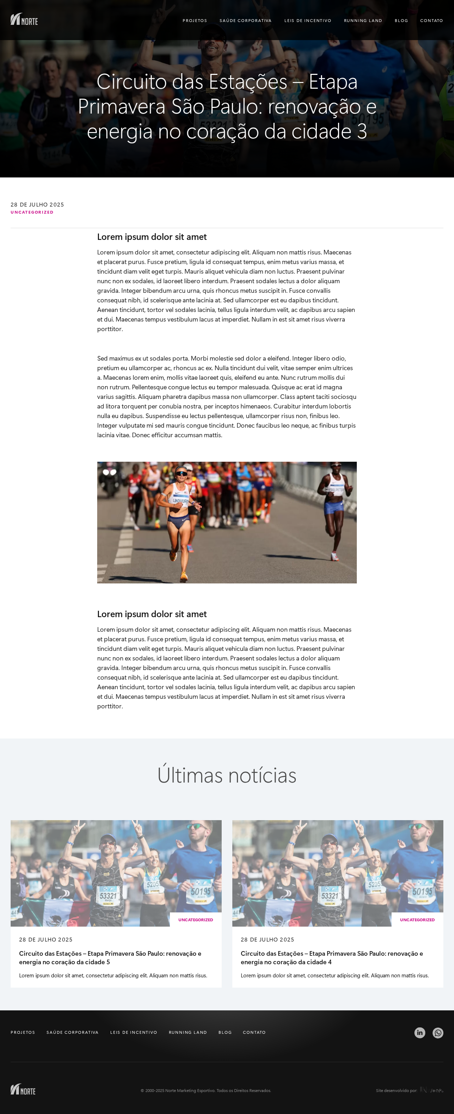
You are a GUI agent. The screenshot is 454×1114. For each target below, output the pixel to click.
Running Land (363, 20)
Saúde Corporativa (246, 20)
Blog (401, 20)
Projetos (195, 20)
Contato (431, 20)
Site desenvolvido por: (396, 1090)
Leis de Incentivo (308, 20)
